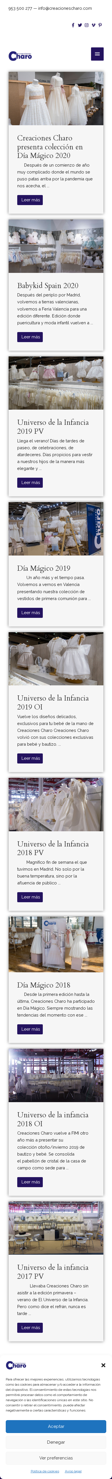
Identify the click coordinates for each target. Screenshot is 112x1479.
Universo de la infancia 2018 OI (52, 1119)
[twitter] (81, 25)
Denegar (56, 1442)
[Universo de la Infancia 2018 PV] (56, 804)
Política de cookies (45, 1471)
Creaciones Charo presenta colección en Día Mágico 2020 (50, 147)
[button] (103, 1365)
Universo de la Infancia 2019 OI (53, 702)
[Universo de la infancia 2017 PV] (56, 1227)
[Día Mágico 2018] (56, 944)
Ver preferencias (56, 1458)
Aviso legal (73, 1471)
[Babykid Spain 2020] (56, 245)
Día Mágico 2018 (43, 985)
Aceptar (56, 1426)
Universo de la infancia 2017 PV (52, 1272)
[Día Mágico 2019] (56, 528)
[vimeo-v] (94, 25)
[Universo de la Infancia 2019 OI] (56, 658)
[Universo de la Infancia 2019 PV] (56, 382)
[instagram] (87, 25)
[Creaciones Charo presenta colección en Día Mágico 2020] (56, 98)
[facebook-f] (74, 25)
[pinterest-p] (101, 25)
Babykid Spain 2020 (47, 286)
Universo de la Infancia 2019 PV (53, 427)
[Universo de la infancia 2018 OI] (56, 1075)
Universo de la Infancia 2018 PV (53, 848)
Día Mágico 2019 (43, 568)
